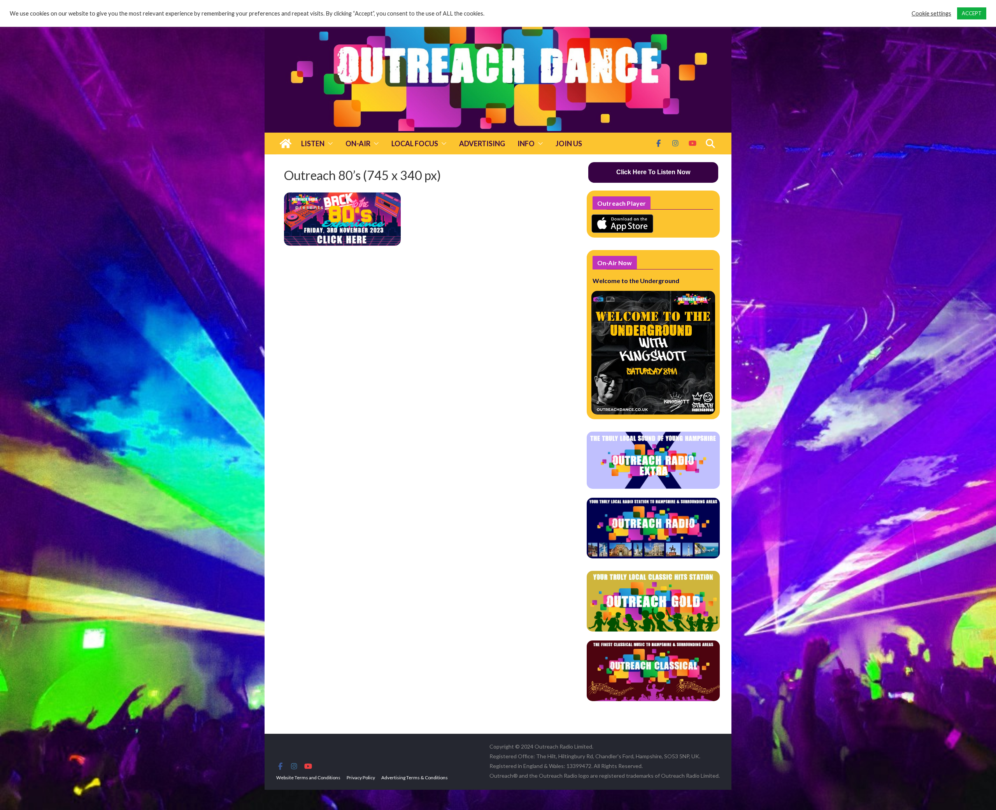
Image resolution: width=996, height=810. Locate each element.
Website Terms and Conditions (308, 777)
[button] (328, 143)
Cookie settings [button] (931, 13)
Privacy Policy (361, 777)
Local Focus (414, 143)
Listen (312, 143)
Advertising (482, 143)
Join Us (569, 143)
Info (526, 143)
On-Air (357, 143)
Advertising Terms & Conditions (414, 777)
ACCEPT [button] (972, 13)
